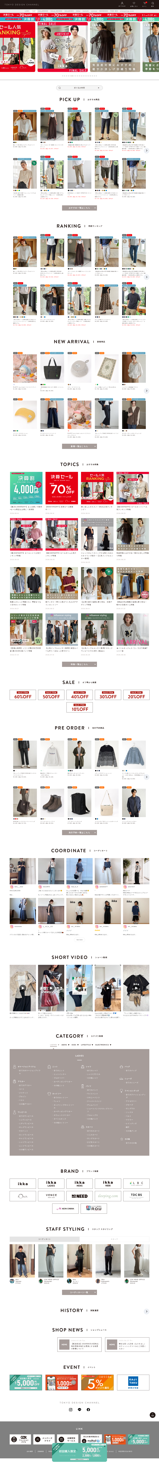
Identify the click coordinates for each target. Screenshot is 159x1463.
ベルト (128, 1116)
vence (94, 11)
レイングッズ (131, 1123)
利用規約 (52, 1451)
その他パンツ (92, 1119)
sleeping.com (127, 11)
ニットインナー (60, 1074)
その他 (127, 1139)
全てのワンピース (26, 1116)
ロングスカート (93, 1138)
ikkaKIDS (69, 11)
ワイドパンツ (92, 1094)
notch (86, 11)
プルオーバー (59, 1078)
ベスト (21, 1100)
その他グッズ (131, 1131)
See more (79, 940)
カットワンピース (26, 1135)
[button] (4, 48)
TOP (34, 11)
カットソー (56, 1093)
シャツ (88, 1066)
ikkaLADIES (56, 11)
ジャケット (23, 1093)
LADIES (79, 1055)
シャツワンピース (26, 1142)
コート (21, 1089)
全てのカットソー (61, 1097)
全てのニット (59, 1070)
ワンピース (22, 1112)
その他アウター (25, 1104)
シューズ (128, 1079)
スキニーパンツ (93, 1097)
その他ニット (59, 1085)
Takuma (18, 1281)
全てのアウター (25, 1085)
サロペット (23, 1131)
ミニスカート (92, 1135)
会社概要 (30, 1451)
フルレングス (92, 1115)
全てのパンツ (92, 1090)
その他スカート (93, 1146)
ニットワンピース (26, 1146)
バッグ (127, 1066)
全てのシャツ (92, 1070)
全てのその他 (131, 1143)
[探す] (152, 4)
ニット (55, 1066)
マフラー (129, 1120)
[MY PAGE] (122, 4)
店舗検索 (41, 1451)
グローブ (129, 1105)
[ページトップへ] (153, 1415)
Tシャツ (57, 1101)
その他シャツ (92, 1078)
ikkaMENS (43, 11)
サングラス (130, 1108)
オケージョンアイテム (27, 1066)
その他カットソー (61, 1123)
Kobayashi (105, 1281)
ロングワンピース (26, 1127)
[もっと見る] (79, 1292)
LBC (27, 11)
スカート (89, 1127)
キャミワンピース (26, 1138)
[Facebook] (88, 1409)
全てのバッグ (131, 1070)
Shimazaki (48, 1281)
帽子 (128, 1127)
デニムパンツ (92, 1105)
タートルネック (60, 1119)
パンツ (88, 1086)
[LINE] (79, 1409)
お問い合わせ (109, 1451)
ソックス (129, 1112)
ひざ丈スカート (93, 1142)
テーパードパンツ (94, 1101)
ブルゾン (22, 1096)
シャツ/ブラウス (93, 1074)
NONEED (104, 11)
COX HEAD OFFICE (51, 1279)
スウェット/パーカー (62, 1115)
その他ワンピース (26, 1149)
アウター (21, 1081)
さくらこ (76, 1281)
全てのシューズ (132, 1082)
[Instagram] (70, 1409)
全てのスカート (93, 1131)
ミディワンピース (26, 1123)
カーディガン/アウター (63, 1082)
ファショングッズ (132, 1091)
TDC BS (114, 11)
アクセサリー (131, 1101)
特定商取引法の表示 (125, 1451)
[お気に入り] (134, 4)
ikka (78, 11)
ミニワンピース (25, 1120)
